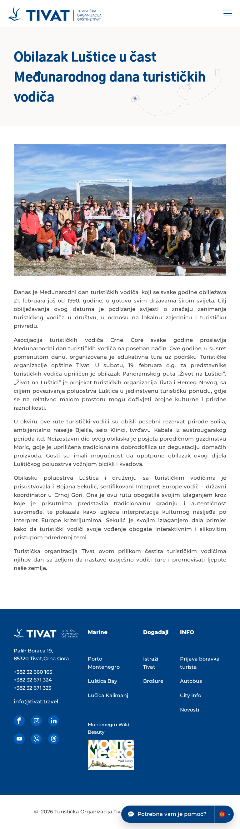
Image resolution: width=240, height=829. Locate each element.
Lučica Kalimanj (108, 695)
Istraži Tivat (150, 663)
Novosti (189, 710)
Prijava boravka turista (200, 663)
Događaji (155, 632)
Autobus (191, 681)
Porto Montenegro (104, 663)
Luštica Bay (102, 681)
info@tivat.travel (36, 701)
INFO (187, 632)
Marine (98, 632)
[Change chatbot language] (224, 814)
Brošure (153, 681)
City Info (190, 695)
